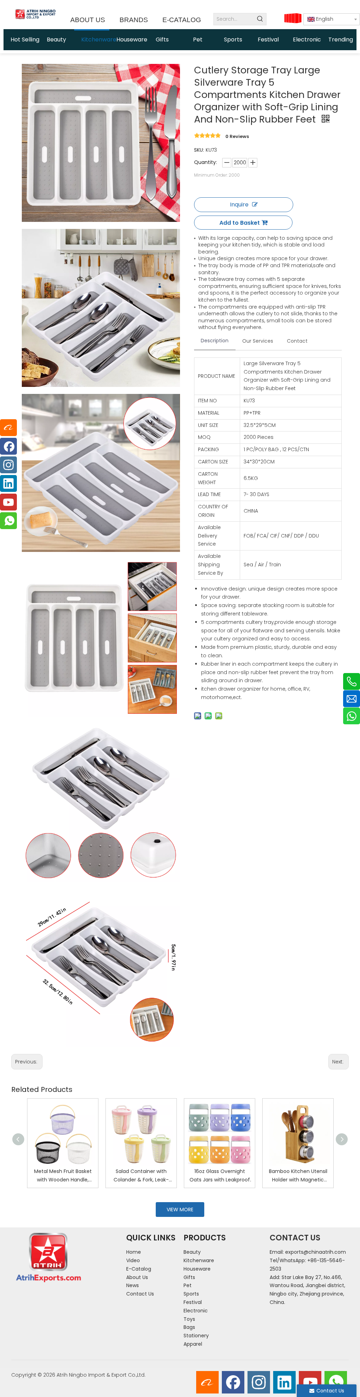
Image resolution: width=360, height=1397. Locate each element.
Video (133, 1260)
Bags (189, 1327)
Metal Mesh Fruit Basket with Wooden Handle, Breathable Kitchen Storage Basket (63, 1176)
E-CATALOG (181, 20)
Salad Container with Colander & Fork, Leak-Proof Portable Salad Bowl (141, 1176)
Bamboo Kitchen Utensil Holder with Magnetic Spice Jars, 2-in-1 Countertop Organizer (298, 1176)
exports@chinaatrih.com (315, 1252)
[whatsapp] (335, 1382)
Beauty (192, 1252)
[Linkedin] (284, 1382)
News (132, 1285)
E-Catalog (138, 1268)
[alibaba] (207, 1382)
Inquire (239, 204)
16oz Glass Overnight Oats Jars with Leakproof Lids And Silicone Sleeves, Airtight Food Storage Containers (219, 1176)
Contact (297, 340)
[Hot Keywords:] (260, 19)
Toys (189, 1319)
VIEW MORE (180, 1209)
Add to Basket (239, 223)
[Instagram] (259, 1382)
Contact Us (140, 1293)
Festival (193, 1302)
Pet (188, 1285)
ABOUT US (87, 20)
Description (215, 340)
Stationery (196, 1335)
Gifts (189, 1277)
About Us (137, 1277)
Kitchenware (199, 1260)
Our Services (257, 340)
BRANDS (134, 20)
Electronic (196, 1310)
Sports (191, 1293)
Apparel (193, 1343)
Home (133, 1252)
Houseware (197, 1268)
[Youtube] (310, 1382)
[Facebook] (233, 1382)
